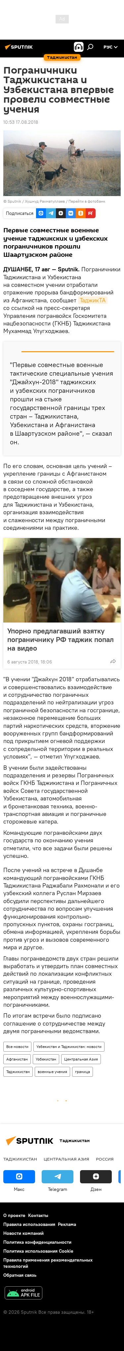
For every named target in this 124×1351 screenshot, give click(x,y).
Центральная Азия (81, 1059)
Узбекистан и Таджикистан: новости (69, 1046)
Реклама (67, 1224)
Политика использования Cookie (38, 1251)
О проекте (14, 1215)
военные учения (52, 1071)
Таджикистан (18, 1071)
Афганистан (17, 1059)
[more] (113, 661)
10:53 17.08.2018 (20, 122)
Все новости (17, 1046)
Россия (105, 1159)
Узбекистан (46, 1059)
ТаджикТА (93, 300)
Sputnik (15, 201)
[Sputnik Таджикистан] (19, 49)
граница (82, 1071)
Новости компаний (23, 1233)
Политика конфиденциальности (37, 1242)
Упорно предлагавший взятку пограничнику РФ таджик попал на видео (60, 639)
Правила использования (29, 1224)
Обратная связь (19, 1275)
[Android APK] (23, 1293)
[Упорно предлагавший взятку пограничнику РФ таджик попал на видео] (62, 580)
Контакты (38, 1215)
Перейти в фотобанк (86, 201)
